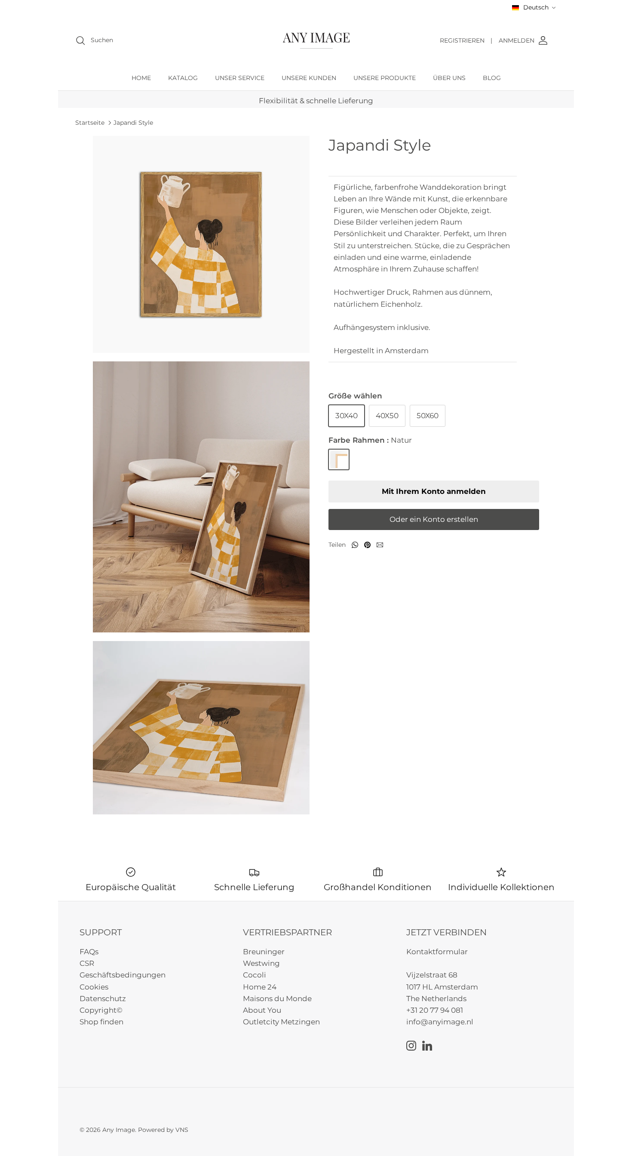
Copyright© (101, 1010)
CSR (87, 963)
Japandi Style (133, 122)
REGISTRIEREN (466, 40)
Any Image (118, 1130)
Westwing (261, 963)
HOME (141, 78)
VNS (181, 1130)
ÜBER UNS (449, 78)
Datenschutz (103, 998)
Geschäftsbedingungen (123, 975)
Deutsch (536, 7)
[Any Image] (316, 41)
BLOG (492, 78)
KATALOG (183, 78)
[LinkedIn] (427, 1046)
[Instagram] (411, 1046)
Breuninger (264, 951)
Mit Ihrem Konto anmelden (434, 491)
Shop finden (101, 1021)
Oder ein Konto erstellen (434, 519)
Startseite (89, 122)
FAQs (89, 951)
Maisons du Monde (277, 998)
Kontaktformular (437, 951)
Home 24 (259, 987)
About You (262, 1010)
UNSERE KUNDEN (309, 78)
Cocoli (254, 975)
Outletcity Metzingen (281, 1021)
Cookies (94, 987)
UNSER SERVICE (239, 78)
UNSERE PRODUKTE (384, 78)
